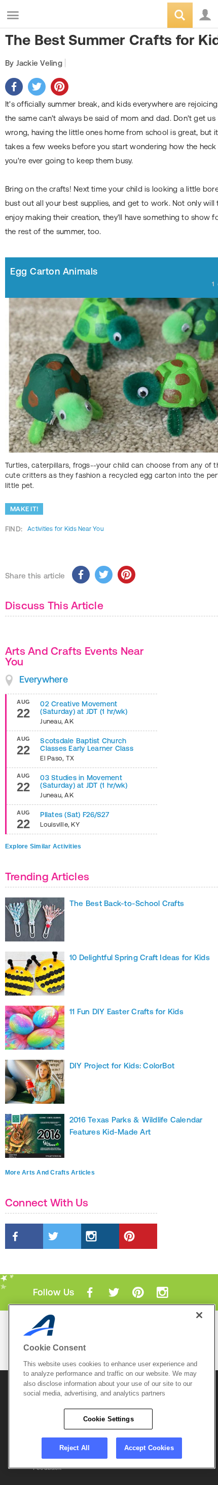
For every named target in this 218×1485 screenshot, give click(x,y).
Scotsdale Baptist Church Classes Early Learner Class (86, 744)
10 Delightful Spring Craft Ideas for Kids (139, 957)
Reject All (74, 1448)
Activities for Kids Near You (65, 528)
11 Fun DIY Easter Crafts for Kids (126, 1011)
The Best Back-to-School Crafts (126, 903)
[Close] (199, 1315)
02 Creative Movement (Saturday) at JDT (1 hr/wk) (83, 707)
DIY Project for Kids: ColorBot (121, 1065)
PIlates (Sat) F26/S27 (74, 815)
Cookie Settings (108, 1419)
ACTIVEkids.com (59, 16)
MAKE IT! (24, 509)
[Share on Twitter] (37, 87)
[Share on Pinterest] (59, 87)
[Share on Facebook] (14, 87)
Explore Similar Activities (43, 846)
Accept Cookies (149, 1448)
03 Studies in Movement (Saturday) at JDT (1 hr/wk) (83, 781)
